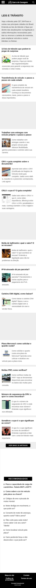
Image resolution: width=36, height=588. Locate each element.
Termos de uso (26, 578)
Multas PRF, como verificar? (14, 370)
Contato (26, 575)
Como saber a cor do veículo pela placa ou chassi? (17, 492)
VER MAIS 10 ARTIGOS (18, 445)
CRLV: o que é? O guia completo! (17, 190)
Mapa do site (9, 575)
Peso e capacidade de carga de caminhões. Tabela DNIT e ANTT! (18, 485)
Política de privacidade (9, 579)
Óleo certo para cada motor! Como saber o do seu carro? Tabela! (16, 523)
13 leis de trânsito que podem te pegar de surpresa (16, 50)
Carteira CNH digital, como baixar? (17, 294)
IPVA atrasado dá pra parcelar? (15, 269)
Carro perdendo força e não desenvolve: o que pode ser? (15, 538)
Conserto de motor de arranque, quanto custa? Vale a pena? (17, 514)
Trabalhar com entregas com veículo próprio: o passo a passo (16, 133)
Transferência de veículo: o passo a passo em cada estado (18, 79)
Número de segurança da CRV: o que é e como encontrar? (16, 395)
